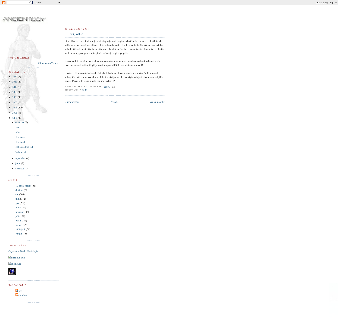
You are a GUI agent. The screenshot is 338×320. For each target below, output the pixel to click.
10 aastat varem (23, 185)
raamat (18, 225)
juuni (18, 163)
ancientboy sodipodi (55, 15)
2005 (15, 112)
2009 (15, 92)
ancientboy (21, 295)
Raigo (19, 290)
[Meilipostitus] (113, 86)
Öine (17, 127)
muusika (19, 212)
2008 (15, 97)
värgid (18, 233)
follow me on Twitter (48, 63)
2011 (15, 81)
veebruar (20, 168)
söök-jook (20, 229)
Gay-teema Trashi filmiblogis (23, 251)
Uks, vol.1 (20, 142)
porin (18, 220)
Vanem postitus (157, 101)
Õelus (17, 132)
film (17, 198)
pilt (17, 216)
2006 (15, 107)
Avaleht (114, 101)
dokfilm (19, 190)
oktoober (20, 122)
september (20, 158)
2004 (15, 118)
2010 (15, 87)
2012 (15, 76)
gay (17, 203)
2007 (15, 102)
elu (84, 90)
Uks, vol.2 (75, 33)
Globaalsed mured (24, 146)
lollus (18, 207)
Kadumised (20, 152)
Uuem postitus (72, 101)
